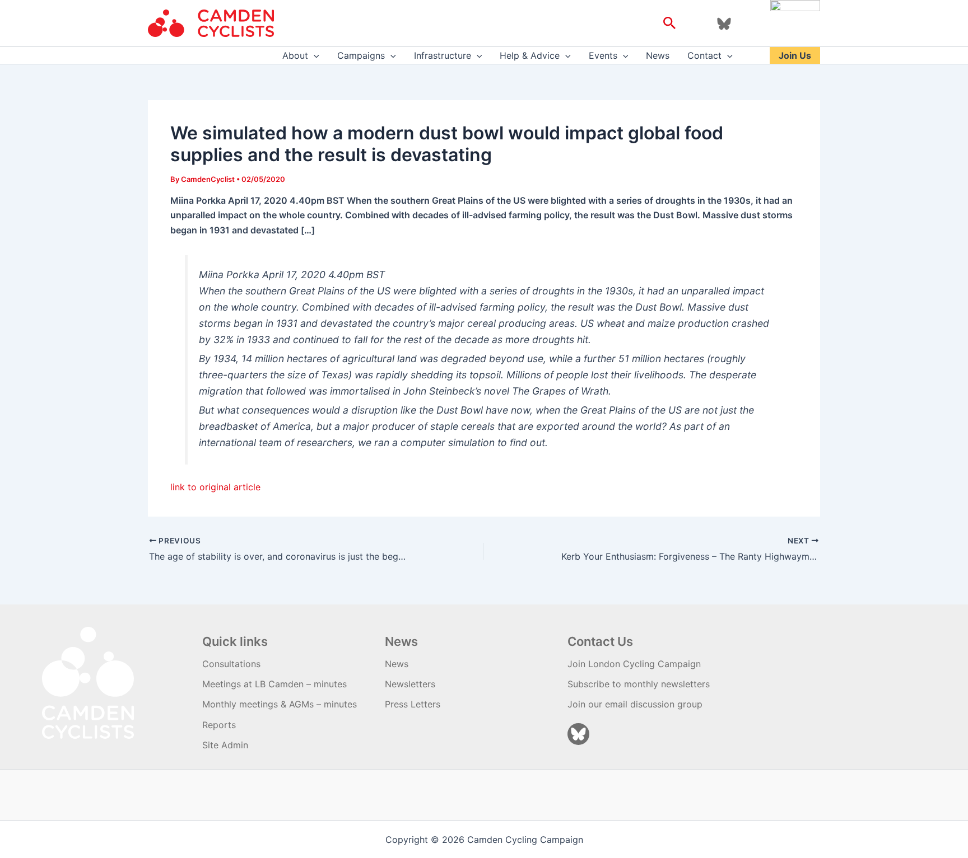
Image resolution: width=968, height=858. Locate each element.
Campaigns (361, 55)
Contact (704, 55)
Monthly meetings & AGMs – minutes (279, 704)
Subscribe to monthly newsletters (638, 684)
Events (603, 55)
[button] (670, 23)
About (295, 55)
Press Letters (412, 704)
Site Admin (225, 745)
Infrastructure (442, 55)
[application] (313, 55)
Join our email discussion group (634, 704)
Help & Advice (530, 55)
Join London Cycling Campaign (634, 663)
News (657, 55)
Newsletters (410, 684)
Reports (219, 724)
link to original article (215, 487)
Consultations (231, 663)
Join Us (795, 55)
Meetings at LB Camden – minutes (274, 684)
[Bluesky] (724, 24)
